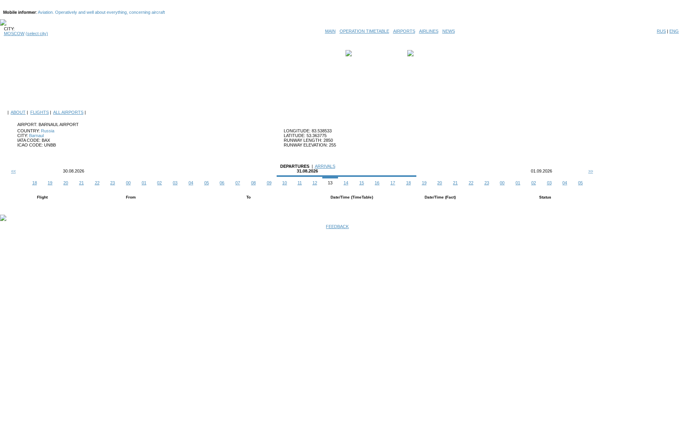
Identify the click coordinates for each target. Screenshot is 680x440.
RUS (661, 31)
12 (314, 182)
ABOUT (18, 112)
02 (159, 182)
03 (175, 182)
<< (13, 171)
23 (112, 182)
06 (222, 182)
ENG (674, 31)
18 (34, 182)
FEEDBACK (337, 226)
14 (346, 182)
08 (253, 182)
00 (128, 182)
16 (377, 182)
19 (50, 182)
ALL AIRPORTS (68, 112)
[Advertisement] (340, 87)
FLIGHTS (39, 112)
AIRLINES (428, 31)
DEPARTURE (366, 53)
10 (284, 182)
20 (65, 182)
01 (144, 182)
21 (81, 182)
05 (206, 182)
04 (190, 182)
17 (392, 182)
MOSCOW (14, 33)
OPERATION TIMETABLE (364, 31)
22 (97, 182)
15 (361, 182)
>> (590, 171)
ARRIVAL (424, 53)
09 (269, 182)
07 (237, 182)
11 (300, 182)
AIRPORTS (404, 31)
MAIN (330, 31)
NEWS (448, 31)
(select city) (37, 33)
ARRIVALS (325, 166)
